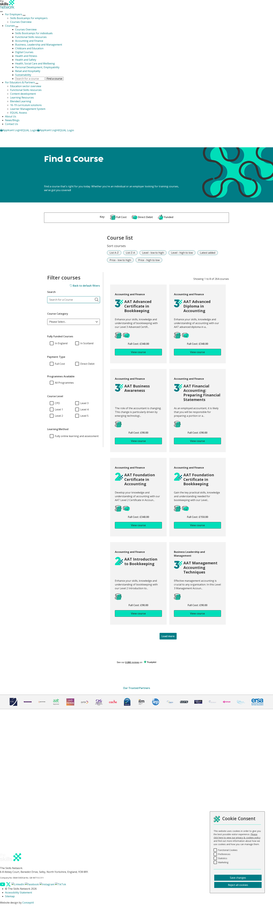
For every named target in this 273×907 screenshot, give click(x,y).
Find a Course (13, 743)
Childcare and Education (29, 48)
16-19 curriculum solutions (26, 105)
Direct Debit (87, 364)
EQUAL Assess (18, 112)
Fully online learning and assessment (77, 436)
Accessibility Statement (18, 892)
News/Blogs (12, 120)
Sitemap (10, 896)
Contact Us (11, 124)
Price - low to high (120, 260)
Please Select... (57, 321)
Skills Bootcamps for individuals (34, 33)
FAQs (8, 841)
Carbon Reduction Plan (18, 818)
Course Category (57, 313)
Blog (8, 845)
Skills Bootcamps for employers (29, 18)
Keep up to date (14, 849)
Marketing (223, 862)
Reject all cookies (238, 885)
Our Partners (13, 765)
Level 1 (59, 409)
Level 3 (84, 403)
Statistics (222, 858)
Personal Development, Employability (37, 67)
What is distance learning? (20, 784)
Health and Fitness (26, 56)
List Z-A (130, 252)
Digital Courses (24, 52)
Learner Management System (27, 109)
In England (61, 343)
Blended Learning (20, 101)
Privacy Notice (13, 811)
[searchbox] (73, 299)
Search (51, 292)
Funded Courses (14, 750)
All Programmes (64, 382)
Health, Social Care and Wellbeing (35, 63)
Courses (10, 25)
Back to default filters (86, 285)
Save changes (238, 877)
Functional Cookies (227, 850)
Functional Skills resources (31, 37)
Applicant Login (12, 130)
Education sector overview (25, 86)
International (13, 769)
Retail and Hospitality (27, 71)
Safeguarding (13, 815)
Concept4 (27, 902)
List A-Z (114, 252)
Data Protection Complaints (21, 822)
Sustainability (23, 75)
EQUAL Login (29, 130)
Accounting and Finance (29, 41)
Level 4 (84, 409)
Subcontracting (14, 796)
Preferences (224, 854)
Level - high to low (182, 252)
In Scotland (86, 343)
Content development (23, 93)
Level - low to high (153, 252)
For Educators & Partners (20, 82)
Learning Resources (22, 97)
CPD (57, 403)
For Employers (13, 14)
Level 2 (59, 416)
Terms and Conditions (18, 807)
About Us (10, 116)
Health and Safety (25, 59)
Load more (168, 636)
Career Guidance (15, 792)
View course (138, 352)
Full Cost (60, 364)
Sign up (6, 733)
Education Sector (15, 762)
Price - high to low (149, 260)
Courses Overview (20, 22)
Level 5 (84, 416)
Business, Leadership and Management (38, 44)
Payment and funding (17, 788)
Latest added (207, 252)
